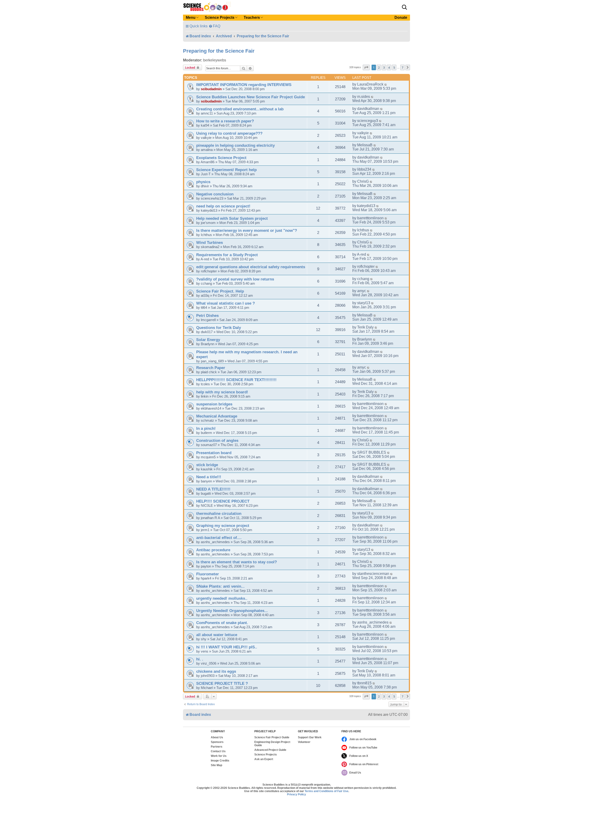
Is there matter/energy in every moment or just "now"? (246, 230)
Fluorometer (207, 574)
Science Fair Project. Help (220, 291)
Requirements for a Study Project (227, 254)
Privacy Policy (296, 794)
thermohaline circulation (218, 513)
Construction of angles (217, 440)
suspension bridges (214, 404)
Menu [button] (191, 17)
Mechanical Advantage (216, 416)
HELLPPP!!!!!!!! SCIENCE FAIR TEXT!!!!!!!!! (236, 379)
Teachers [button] (252, 17)
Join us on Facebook (362, 739)
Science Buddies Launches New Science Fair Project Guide (250, 97)
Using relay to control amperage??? (229, 133)
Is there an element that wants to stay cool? (236, 562)
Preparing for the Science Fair (219, 51)
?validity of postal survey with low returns (235, 279)
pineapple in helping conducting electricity (235, 145)
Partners (216, 746)
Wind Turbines (209, 242)
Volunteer (304, 742)
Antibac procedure (213, 550)
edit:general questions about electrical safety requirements (250, 266)
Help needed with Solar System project (232, 218)
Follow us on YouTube (363, 747)
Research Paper (210, 367)
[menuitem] (214, 26)
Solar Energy (208, 339)
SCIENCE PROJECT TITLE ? (222, 683)
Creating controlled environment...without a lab (240, 109)
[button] (404, 7)
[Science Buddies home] (207, 7)
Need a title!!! (208, 477)
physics (203, 181)
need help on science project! (223, 206)
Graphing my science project (222, 525)
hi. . (199, 659)
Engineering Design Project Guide (272, 743)
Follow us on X (358, 756)
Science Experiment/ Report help (226, 169)
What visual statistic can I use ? (225, 303)
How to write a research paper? (225, 121)
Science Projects (265, 754)
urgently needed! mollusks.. (221, 598)
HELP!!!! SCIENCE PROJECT (222, 501)
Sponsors (217, 742)
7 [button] (402, 67)
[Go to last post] (385, 84)
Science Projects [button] (219, 17)
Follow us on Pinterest (363, 764)
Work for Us (219, 756)
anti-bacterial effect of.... (219, 537)
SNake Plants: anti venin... (220, 586)
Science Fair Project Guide (271, 737)
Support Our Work (310, 737)
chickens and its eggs (216, 671)
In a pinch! (206, 428)
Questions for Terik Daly (218, 327)
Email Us (355, 772)
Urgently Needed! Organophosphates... (232, 610)
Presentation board (213, 452)
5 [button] (394, 67)
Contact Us (218, 751)
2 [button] (379, 67)
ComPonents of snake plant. (222, 622)
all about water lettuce (216, 634)
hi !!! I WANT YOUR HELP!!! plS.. (226, 647)
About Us (217, 737)
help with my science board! (222, 392)
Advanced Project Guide (270, 750)
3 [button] (384, 67)
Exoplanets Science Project (221, 157)
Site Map (216, 765)
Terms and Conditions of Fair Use (326, 791)
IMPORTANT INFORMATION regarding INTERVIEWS (243, 84)
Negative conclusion (214, 194)
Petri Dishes (207, 315)
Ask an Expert (263, 759)
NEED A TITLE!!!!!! (213, 489)
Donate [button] (400, 17)
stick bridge (207, 464)
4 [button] (389, 67)
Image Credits (220, 760)
